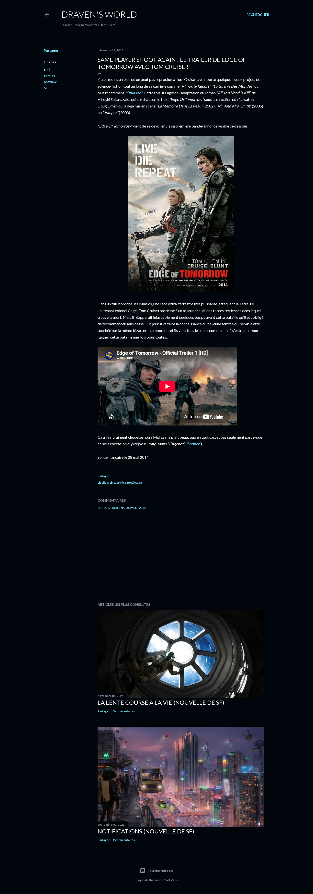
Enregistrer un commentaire (122, 508)
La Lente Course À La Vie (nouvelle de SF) (161, 702)
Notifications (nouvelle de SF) (146, 831)
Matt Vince (171, 880)
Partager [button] (51, 50)
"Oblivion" (133, 92)
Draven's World (99, 14)
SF (46, 88)
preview (50, 82)
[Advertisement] (181, 556)
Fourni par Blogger (160, 871)
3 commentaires (124, 711)
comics (49, 76)
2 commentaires (124, 840)
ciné (47, 69)
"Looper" (193, 443)
